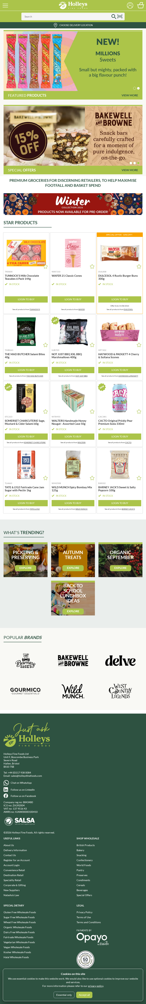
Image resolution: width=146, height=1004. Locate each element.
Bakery (80, 850)
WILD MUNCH (81, 509)
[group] (73, 61)
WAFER (81, 309)
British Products (86, 845)
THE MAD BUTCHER (34, 376)
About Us (9, 845)
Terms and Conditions (89, 922)
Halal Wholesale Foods (16, 957)
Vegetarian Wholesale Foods (19, 942)
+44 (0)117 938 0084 (19, 772)
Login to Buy (26, 299)
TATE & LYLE (35, 509)
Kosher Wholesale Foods (17, 952)
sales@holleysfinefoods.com (26, 775)
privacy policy (95, 985)
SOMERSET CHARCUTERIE (35, 442)
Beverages (82, 890)
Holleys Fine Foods (73, 5)
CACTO (128, 442)
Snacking (81, 855)
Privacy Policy (84, 912)
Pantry (80, 870)
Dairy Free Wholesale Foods (19, 932)
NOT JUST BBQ (81, 376)
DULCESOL (128, 309)
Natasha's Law (11, 895)
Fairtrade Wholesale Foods (18, 937)
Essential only (64, 994)
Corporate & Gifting (15, 885)
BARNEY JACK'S (128, 509)
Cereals (81, 885)
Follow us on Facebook (23, 795)
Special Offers (84, 895)
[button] (134, 88)
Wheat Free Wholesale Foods (20, 922)
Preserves (82, 875)
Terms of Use (84, 917)
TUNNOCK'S (35, 309)
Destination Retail (14, 875)
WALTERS (81, 442)
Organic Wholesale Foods (18, 927)
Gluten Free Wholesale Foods (20, 912)
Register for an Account (17, 860)
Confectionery (85, 860)
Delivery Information (15, 850)
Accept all (84, 994)
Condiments (83, 880)
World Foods (84, 865)
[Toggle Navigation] (5, 5)
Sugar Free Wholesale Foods (19, 917)
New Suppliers (12, 890)
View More (130, 95)
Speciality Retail (12, 880)
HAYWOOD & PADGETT (128, 376)
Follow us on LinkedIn (23, 789)
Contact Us (10, 855)
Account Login (12, 865)
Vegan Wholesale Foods (17, 947)
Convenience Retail (14, 870)
